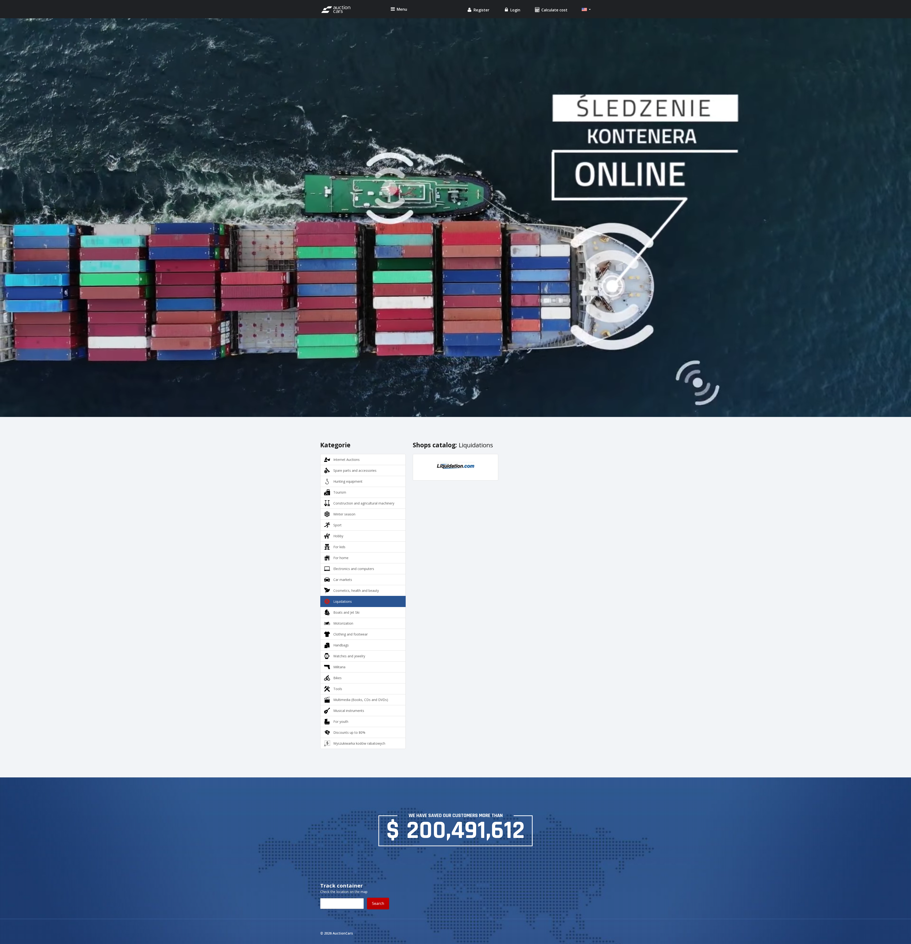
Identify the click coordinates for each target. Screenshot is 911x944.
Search (378, 903)
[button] (586, 9)
